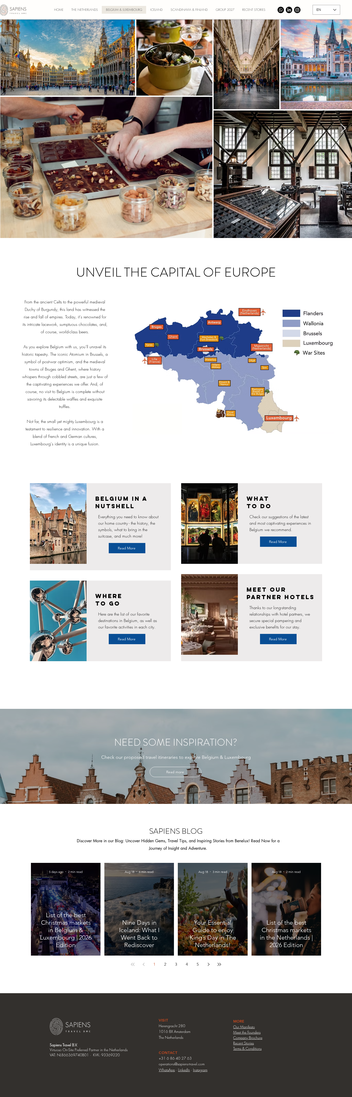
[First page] (132, 964)
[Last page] (219, 964)
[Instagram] (297, 10)
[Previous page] (143, 964)
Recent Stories (243, 1043)
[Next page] (208, 964)
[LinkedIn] (289, 10)
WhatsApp (167, 1069)
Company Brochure (247, 1037)
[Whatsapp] (281, 10)
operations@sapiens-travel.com (182, 1063)
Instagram (200, 1069)
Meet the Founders (247, 1032)
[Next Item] (343, 129)
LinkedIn (184, 1069)
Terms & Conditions (247, 1048)
